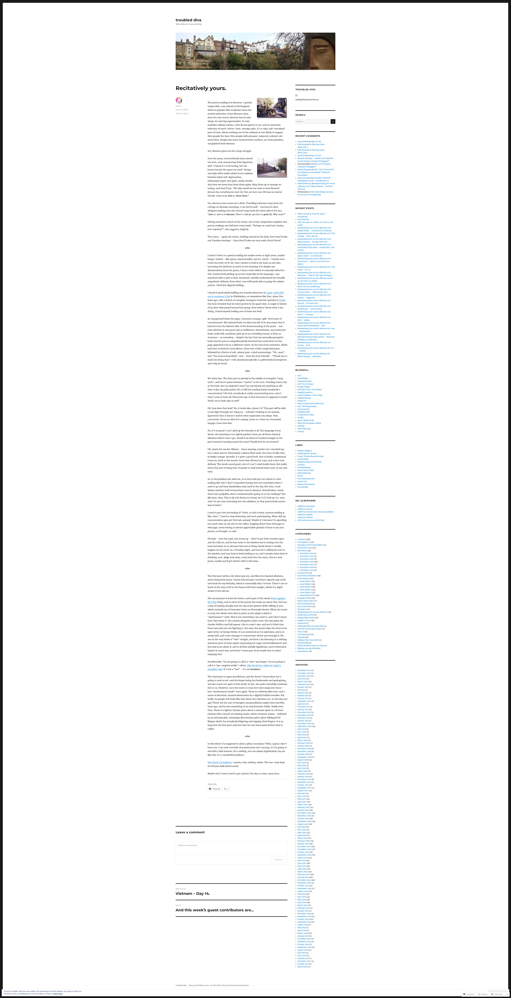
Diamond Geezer (305, 381)
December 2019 (304, 673)
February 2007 (304, 807)
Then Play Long (304, 429)
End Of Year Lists (305, 548)
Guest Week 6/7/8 (307, 595)
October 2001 (303, 964)
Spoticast (301, 623)
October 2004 (303, 886)
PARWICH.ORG (304, 412)
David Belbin (303, 378)
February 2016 (304, 684)
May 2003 (302, 928)
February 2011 (303, 707)
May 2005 (302, 866)
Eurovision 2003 (307, 553)
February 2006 (304, 841)
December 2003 (304, 914)
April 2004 (302, 902)
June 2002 (302, 955)
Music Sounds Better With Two (311, 403)
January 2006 (303, 844)
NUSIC (300, 476)
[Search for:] (313, 121)
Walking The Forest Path (308, 640)
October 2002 (303, 944)
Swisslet (301, 426)
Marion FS (302, 401)
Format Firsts (303, 573)
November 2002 (304, 941)
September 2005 (304, 855)
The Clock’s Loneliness (220, 762)
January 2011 (303, 709)
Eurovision (302, 550)
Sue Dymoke (303, 487)
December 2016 (304, 676)
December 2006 (304, 813)
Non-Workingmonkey (307, 406)
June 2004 (302, 897)
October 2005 (303, 852)
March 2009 (303, 740)
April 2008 (302, 768)
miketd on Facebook (306, 506)
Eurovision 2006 (307, 562)
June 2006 (302, 830)
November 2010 (304, 715)
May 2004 (302, 900)
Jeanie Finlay (303, 459)
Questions (302, 609)
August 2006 (303, 824)
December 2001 (304, 961)
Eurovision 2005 (307, 559)
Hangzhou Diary (304, 598)
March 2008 (303, 771)
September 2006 (305, 821)
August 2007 (303, 791)
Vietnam (301, 637)
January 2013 (303, 695)
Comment (278, 859)
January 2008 (303, 777)
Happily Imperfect (305, 392)
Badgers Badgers (305, 451)
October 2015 (303, 687)
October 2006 (303, 818)
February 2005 (304, 874)
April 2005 (302, 869)
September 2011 (304, 701)
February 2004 (304, 908)
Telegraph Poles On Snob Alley (310, 626)
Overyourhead (303, 409)
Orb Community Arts (306, 479)
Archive (179, 113)
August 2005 (303, 858)
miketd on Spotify (305, 515)
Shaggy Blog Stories (306, 618)
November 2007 (304, 782)
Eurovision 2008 (307, 567)
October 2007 (303, 785)
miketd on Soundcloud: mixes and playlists (316, 512)
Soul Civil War (303, 219)
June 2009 (302, 732)
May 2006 (302, 832)
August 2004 (303, 891)
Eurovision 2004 (307, 556)
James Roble (303, 141)
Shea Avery (302, 178)
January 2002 (303, 958)
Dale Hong (302, 144)
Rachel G (301, 155)
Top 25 (185, 113)
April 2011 (302, 704)
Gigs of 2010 (316, 141)
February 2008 (304, 774)
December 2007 (304, 779)
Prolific (301, 417)
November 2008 (304, 751)
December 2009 (304, 723)
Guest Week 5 (305, 592)
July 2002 (301, 953)
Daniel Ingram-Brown (307, 453)
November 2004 (304, 883)
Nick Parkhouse (304, 473)
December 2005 (304, 846)
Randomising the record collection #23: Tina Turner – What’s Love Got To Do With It (314, 261)
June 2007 (302, 796)
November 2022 (304, 670)
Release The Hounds (306, 484)
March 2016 (303, 681)
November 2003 (304, 916)
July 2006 (302, 827)
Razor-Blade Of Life (306, 420)
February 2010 (304, 718)
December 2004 (304, 880)
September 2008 (304, 757)
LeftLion (301, 465)
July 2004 (301, 894)
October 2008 (303, 754)
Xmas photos (303, 651)
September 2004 (304, 888)
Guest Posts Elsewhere (307, 576)
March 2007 (303, 804)
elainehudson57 (304, 183)
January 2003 (303, 936)
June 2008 (302, 763)
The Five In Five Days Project (310, 629)
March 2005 (303, 872)
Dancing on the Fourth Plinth (310, 545)
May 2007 (302, 799)
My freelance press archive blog (311, 520)
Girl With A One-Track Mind (310, 389)
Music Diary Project (306, 601)
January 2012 (303, 698)
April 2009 (302, 737)
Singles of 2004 (304, 620)
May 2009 (302, 735)
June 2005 (302, 863)
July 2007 (301, 793)
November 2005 (304, 849)
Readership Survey (305, 615)
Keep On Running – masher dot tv (312, 158)
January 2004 (303, 911)
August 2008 (303, 760)
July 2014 (301, 690)
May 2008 (302, 765)
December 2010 (304, 712)
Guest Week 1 (305, 581)
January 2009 (303, 746)
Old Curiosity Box (305, 604)
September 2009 (305, 726)
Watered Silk (303, 643)
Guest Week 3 (305, 587)
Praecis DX (302, 481)
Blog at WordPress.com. (199, 985)
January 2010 (303, 721)
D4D (299, 376)
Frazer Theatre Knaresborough (311, 456)
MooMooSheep (304, 467)
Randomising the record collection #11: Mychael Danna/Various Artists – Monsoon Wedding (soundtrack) (316, 337)
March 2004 (303, 905)
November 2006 (304, 816)
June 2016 (302, 679)
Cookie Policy (57, 994)
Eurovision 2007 (307, 564)
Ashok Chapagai (304, 169)
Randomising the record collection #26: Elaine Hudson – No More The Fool (316, 186)
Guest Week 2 (305, 584)
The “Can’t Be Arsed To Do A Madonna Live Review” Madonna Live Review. (316, 172)
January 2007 (303, 810)
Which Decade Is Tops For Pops (311, 646)
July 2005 (301, 860)
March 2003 (303, 933)
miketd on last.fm (305, 509)
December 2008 (304, 749)
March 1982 (303, 967)
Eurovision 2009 (307, 570)
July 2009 (302, 729)
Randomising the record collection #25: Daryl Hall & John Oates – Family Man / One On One (316, 247)
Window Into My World (307, 648)
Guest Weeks (303, 578)
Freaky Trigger (304, 387)
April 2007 (302, 802)
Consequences (304, 542)
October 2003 (303, 919)
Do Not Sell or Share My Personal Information (229, 985)
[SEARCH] (333, 121)
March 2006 (303, 838)
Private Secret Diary (306, 415)
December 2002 (304, 939)
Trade (282, 300)
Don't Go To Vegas (305, 384)
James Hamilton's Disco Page (310, 395)
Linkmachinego (304, 398)
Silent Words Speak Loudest (309, 423)
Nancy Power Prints (306, 470)
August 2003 (303, 925)
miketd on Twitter (305, 517)
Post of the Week (305, 606)
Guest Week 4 (305, 590)
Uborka (301, 431)
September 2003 (304, 922)
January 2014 (303, 693)
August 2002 (303, 950)
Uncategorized (304, 634)
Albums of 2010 (314, 155)
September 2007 (304, 788)
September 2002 (304, 947)
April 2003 (302, 930)
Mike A (179, 106)
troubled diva (188, 20)
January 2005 (303, 877)
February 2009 (304, 743)
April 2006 (302, 835)
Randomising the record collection (312, 612)
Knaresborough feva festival (309, 462)
